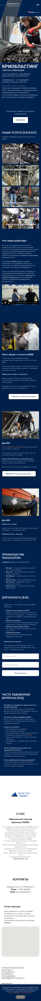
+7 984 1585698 (23, 889)
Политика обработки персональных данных (20, 992)
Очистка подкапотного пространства (14, 447)
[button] (20, 120)
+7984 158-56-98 (6, 983)
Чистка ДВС (12, 148)
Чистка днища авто (16, 169)
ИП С (2, 972)
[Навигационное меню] (37, 4)
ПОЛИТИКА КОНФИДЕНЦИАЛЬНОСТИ (12, 968)
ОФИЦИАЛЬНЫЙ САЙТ (20, 859)
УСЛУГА (29, 735)
